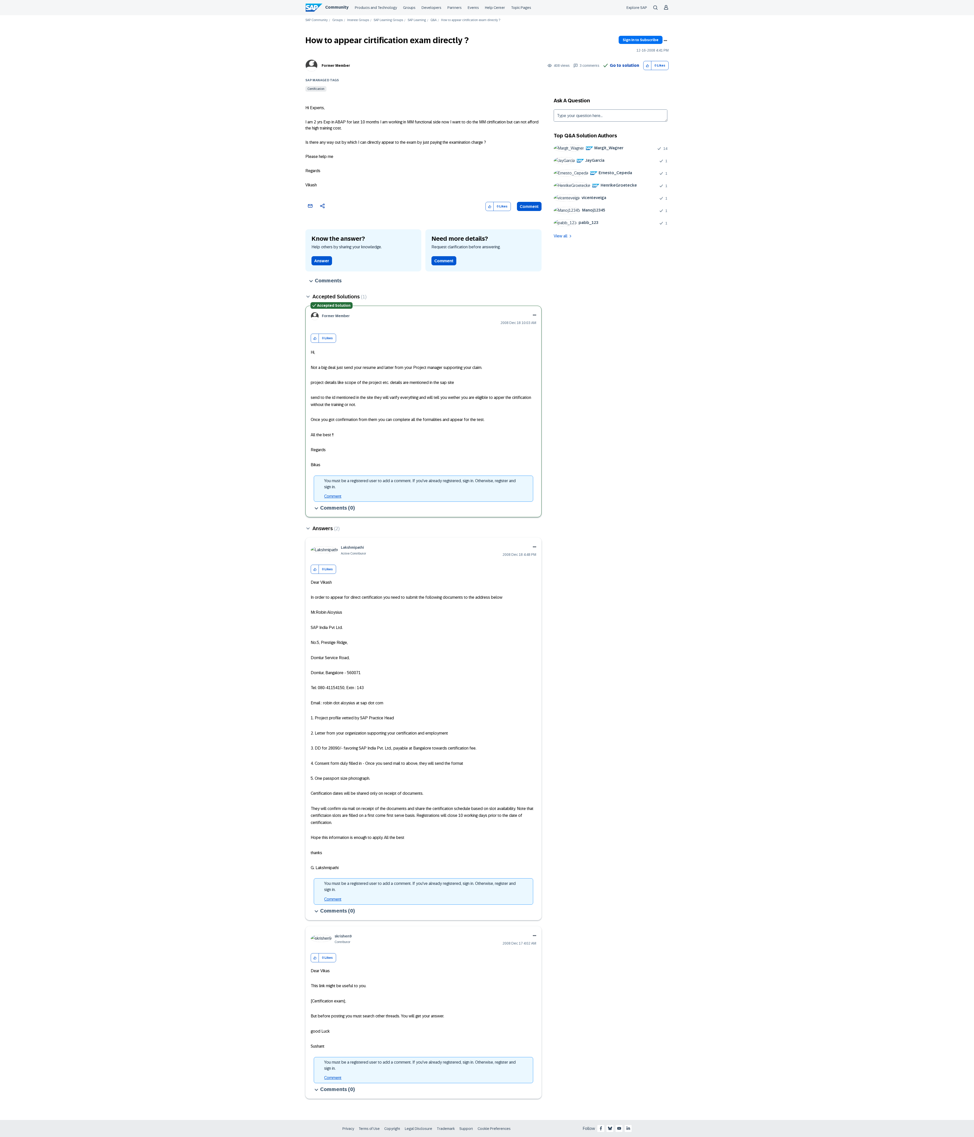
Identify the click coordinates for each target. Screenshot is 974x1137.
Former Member (336, 65)
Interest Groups (358, 20)
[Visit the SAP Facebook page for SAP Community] (601, 1128)
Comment (529, 206)
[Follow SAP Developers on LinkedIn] (628, 1128)
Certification (315, 89)
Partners (454, 8)
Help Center (495, 8)
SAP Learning (417, 20)
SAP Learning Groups (388, 20)
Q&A (433, 20)
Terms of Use (369, 1129)
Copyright (392, 1129)
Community (337, 7)
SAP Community (316, 20)
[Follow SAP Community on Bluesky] (610, 1128)
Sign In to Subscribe (640, 40)
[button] (647, 65)
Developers (431, 8)
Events (473, 8)
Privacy (348, 1129)
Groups (409, 8)
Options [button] (665, 41)
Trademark (446, 1129)
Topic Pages (521, 8)
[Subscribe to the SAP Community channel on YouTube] (619, 1128)
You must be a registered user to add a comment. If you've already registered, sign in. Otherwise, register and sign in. (420, 484)
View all (560, 236)
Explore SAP (637, 8)
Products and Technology (376, 8)
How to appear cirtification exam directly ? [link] (470, 20)
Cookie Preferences (494, 1129)
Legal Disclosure (418, 1129)
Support (466, 1129)
